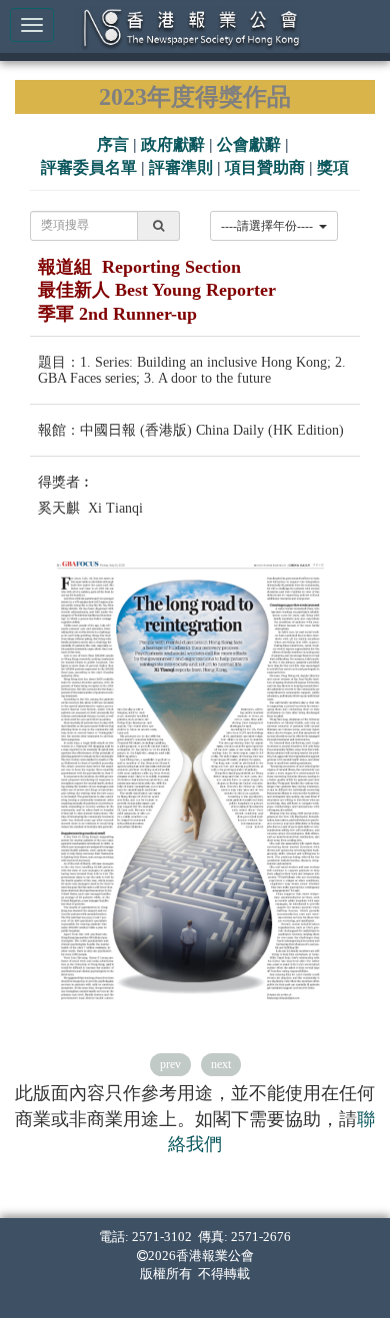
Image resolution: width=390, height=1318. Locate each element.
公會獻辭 (249, 144)
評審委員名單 (89, 167)
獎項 (333, 167)
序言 (113, 144)
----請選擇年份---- (270, 226)
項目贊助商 (265, 167)
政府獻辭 (173, 144)
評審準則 (181, 167)
